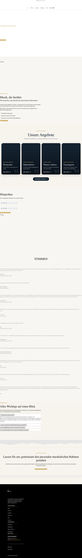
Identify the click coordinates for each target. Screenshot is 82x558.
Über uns (32, 7)
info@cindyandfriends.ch (15, 539)
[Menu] (53, 8)
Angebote (37, 7)
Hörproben (42, 7)
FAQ (47, 7)
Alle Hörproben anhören (5, 212)
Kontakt (50, 7)
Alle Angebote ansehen (41, 179)
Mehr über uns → (4, 120)
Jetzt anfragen (3, 40)
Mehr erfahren (7, 171)
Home (28, 7)
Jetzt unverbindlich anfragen (41, 469)
